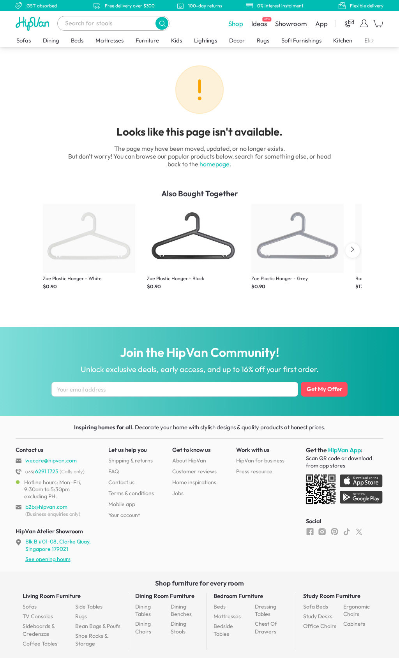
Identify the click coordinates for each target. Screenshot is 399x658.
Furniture (147, 40)
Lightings (205, 40)
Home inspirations (194, 482)
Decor (237, 40)
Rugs (263, 40)
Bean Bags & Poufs (97, 626)
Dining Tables (143, 610)
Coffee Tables (40, 643)
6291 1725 (41, 471)
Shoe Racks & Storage (91, 639)
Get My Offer (324, 389)
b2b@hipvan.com (46, 506)
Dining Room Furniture (164, 596)
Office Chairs (319, 626)
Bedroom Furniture (238, 596)
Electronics (378, 40)
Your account (124, 515)
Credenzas (39, 630)
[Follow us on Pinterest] (334, 531)
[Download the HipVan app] (345, 491)
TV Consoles (38, 616)
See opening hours (48, 559)
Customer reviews (194, 471)
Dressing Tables (265, 610)
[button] (161, 23)
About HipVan (189, 460)
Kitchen (342, 40)
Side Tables (88, 606)
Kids (176, 40)
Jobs (178, 493)
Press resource (254, 471)
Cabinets (354, 623)
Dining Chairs (143, 627)
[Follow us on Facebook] (310, 531)
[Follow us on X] (359, 531)
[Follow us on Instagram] (322, 531)
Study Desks (317, 616)
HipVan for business (260, 460)
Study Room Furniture (331, 596)
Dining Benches (181, 610)
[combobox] (113, 23)
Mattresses (109, 40)
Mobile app (121, 504)
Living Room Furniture (52, 596)
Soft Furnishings (301, 40)
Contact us (121, 482)
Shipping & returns (130, 460)
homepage (215, 164)
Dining (51, 40)
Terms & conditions (131, 493)
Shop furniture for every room (199, 583)
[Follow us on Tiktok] (347, 531)
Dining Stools (178, 627)
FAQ (113, 471)
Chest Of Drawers (266, 627)
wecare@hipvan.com (51, 460)
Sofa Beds (315, 606)
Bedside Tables (223, 630)
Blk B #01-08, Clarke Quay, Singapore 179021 (58, 545)
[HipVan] (33, 23)
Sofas (23, 40)
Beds (77, 40)
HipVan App (344, 450)
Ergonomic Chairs (356, 610)
